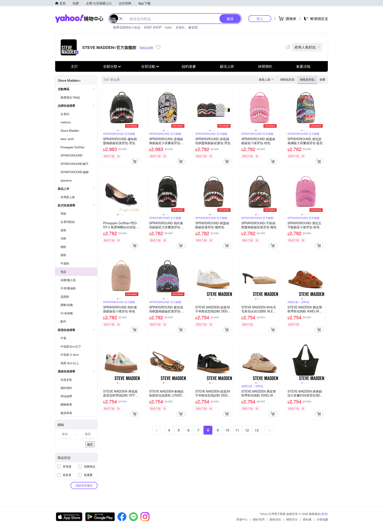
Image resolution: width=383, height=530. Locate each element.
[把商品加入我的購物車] (135, 161)
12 (247, 430)
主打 (74, 66)
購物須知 (275, 519)
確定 (90, 444)
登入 (259, 18)
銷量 (322, 79)
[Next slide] (138, 109)
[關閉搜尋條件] (120, 18)
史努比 (180, 27)
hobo (168, 27)
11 (237, 430)
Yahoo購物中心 (79, 18)
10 (227, 430)
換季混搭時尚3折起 (127, 27)
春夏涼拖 (303, 66)
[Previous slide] (104, 109)
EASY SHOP (152, 27)
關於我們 (258, 519)
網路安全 (292, 519)
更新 (324, 514)
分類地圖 (322, 519)
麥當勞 (193, 27)
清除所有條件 (84, 485)
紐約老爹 (189, 66)
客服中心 (242, 519)
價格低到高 (287, 79)
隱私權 (307, 519)
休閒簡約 (265, 66)
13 (257, 430)
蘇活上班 (227, 66)
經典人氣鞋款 (305, 47)
